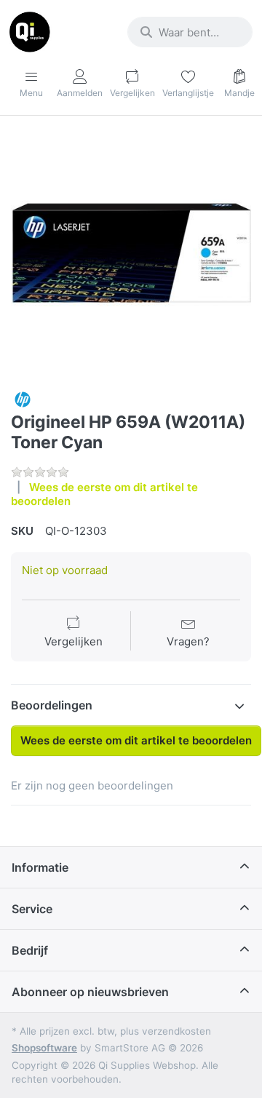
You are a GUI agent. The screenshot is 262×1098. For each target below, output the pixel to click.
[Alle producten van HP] (22, 398)
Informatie (40, 867)
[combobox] (190, 32)
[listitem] (131, 253)
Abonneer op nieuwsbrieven (90, 991)
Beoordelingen (51, 705)
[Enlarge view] (131, 253)
